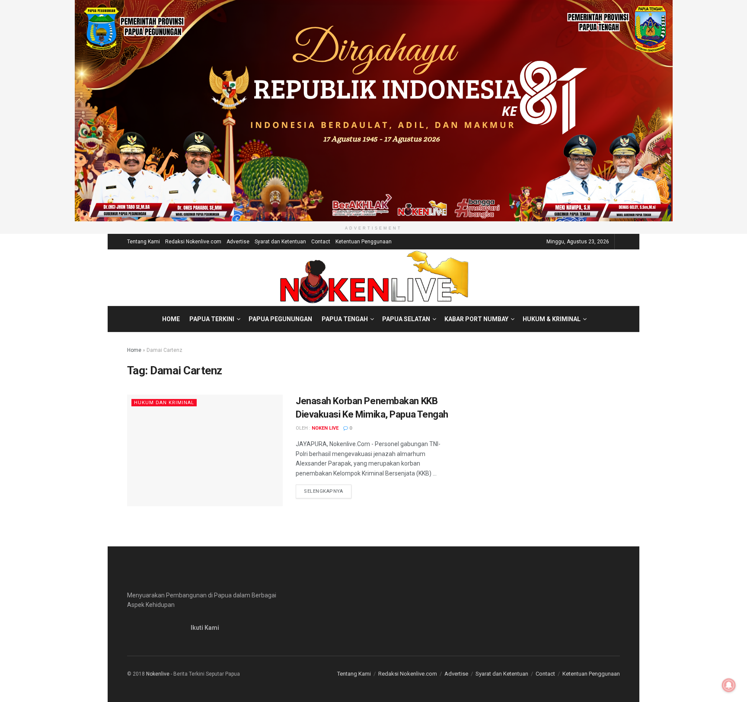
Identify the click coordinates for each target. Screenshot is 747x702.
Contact (320, 242)
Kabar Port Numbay (476, 319)
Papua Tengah (345, 319)
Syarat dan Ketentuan (280, 242)
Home (171, 319)
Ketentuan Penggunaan (363, 242)
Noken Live (325, 428)
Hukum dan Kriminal (164, 402)
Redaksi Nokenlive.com (193, 242)
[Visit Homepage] (373, 277)
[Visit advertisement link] (373, 110)
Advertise (238, 242)
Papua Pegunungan (280, 319)
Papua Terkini (211, 319)
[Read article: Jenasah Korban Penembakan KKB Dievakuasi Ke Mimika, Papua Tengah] (205, 450)
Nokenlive (157, 674)
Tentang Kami (143, 242)
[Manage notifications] (729, 685)
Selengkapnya (327, 491)
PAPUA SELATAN (406, 319)
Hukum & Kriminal (552, 319)
